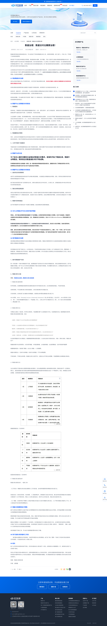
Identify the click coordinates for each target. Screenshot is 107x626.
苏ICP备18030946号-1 (35, 623)
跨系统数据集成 (58, 603)
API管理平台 (44, 609)
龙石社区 (64, 5)
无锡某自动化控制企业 (73, 603)
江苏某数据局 (71, 614)
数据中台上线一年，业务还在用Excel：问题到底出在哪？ (85, 114)
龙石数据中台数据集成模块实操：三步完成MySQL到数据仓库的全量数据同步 (85, 110)
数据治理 (18, 36)
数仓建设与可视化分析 (60, 607)
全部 (12, 33)
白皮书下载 (85, 600)
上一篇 (13, 569)
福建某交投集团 (72, 616)
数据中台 (43, 600)
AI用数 (24, 36)
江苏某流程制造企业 (73, 605)
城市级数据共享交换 (59, 614)
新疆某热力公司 (72, 607)
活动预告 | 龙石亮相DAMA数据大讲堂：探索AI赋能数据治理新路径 (85, 96)
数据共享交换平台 (45, 603)
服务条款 (94, 623)
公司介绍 (94, 600)
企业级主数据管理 (59, 605)
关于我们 (71, 5)
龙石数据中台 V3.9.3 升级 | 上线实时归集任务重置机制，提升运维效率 (85, 91)
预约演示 (42, 587)
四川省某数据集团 (72, 609)
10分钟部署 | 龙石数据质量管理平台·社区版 (85, 123)
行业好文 (18, 33)
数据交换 (31, 36)
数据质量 (38, 36)
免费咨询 (65, 587)
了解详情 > (78, 52)
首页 (12, 41)
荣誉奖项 (42, 33)
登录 (95, 5)
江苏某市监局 (71, 612)
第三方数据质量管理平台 (46, 605)
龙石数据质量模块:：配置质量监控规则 (84, 107)
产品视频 (85, 605)
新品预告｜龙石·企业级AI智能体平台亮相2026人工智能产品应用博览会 (85, 104)
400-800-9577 (88, 5)
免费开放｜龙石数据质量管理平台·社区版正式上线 (85, 127)
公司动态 (34, 33)
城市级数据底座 (58, 609)
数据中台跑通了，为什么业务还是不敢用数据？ (85, 119)
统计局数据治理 (58, 616)
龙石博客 (16, 41)
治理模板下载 (86, 603)
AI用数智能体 (44, 607)
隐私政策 (89, 623)
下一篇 (18, 569)
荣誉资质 (94, 603)
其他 (44, 36)
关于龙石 (15, 21)
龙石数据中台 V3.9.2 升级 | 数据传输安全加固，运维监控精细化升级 (85, 100)
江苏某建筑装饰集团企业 (74, 600)
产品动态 (26, 33)
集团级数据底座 (58, 600)
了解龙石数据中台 (26, 21)
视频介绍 (53, 587)
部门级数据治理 (58, 612)
